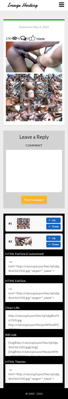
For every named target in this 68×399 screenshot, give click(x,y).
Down (55, 226)
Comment (34, 145)
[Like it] (32, 38)
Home (40, 38)
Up (54, 220)
